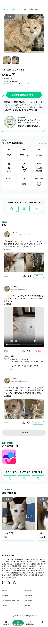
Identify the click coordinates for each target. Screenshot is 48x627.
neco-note (5, 9)
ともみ (12, 356)
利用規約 (4, 605)
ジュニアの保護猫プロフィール (31, 9)
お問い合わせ (28, 595)
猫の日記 (4, 591)
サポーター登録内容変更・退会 (10, 600)
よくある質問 (28, 600)
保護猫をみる (15, 9)
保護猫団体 (5, 595)
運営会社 (27, 605)
